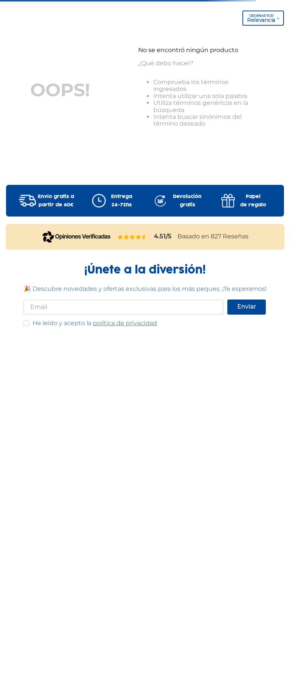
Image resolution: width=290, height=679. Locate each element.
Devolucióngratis (187, 200)
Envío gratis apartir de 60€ (56, 200)
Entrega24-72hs (121, 200)
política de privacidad (125, 323)
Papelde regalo (253, 200)
